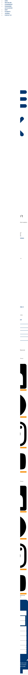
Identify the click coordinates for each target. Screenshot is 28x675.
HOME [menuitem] (6, 1)
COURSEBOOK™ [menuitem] (9, 4)
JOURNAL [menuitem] (7, 13)
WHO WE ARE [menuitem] (8, 2)
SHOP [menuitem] (6, 9)
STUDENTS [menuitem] (7, 11)
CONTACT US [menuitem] (8, 15)
